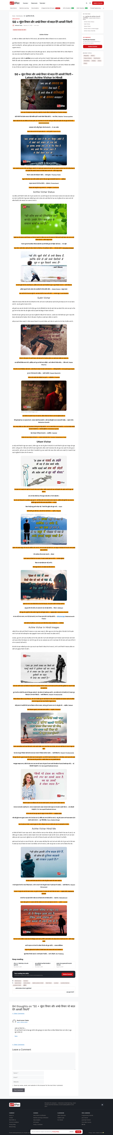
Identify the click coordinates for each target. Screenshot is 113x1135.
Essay (85, 63)
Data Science (13, 8)
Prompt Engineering (95, 8)
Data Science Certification (39, 1115)
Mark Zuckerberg (44, 123)
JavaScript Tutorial (86, 1120)
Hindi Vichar (49, 983)
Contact (11, 1117)
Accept (78, 1131)
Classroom (34, 3)
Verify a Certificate (38, 1124)
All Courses (36, 1122)
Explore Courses (98, 3)
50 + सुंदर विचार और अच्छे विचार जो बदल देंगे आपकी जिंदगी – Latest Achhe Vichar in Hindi (91, 18)
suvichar (56, 983)
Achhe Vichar (27, 983)
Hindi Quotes (19, 16)
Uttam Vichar (87, 26)
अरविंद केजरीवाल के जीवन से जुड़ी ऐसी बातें (23, 988)
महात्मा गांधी (53, 612)
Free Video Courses (86, 1122)
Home (13, 16)
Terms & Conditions (14, 1122)
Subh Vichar (87, 24)
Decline (71, 1131)
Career (99, 60)
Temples (94, 60)
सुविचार (25, 985)
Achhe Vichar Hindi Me (89, 30)
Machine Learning (24, 8)
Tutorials (43, 3)
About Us (11, 1115)
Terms (94, 1132)
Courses (26, 3)
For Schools (60, 1120)
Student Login (60, 1117)
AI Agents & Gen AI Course (51, 8)
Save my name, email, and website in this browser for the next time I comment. (38, 1085)
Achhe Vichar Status (89, 21)
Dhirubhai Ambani (68, 248)
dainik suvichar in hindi (38, 983)
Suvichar (26, 980)
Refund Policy (12, 1126)
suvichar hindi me (65, 983)
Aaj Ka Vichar (18, 983)
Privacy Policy (12, 1124)
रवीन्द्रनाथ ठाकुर (61, 616)
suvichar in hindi (17, 985)
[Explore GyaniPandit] (90, 3)
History (92, 55)
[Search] (86, 3)
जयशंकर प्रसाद (58, 813)
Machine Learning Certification (40, 1117)
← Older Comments (18, 1013)
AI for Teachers (82, 8)
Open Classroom (61, 1115)
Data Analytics (35, 8)
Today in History (87, 58)
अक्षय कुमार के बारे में (70, 992)
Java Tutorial (85, 1117)
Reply (16, 1036)
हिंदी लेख (83, 1124)
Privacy (90, 1132)
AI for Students (68, 8)
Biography (86, 55)
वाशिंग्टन (64, 179)
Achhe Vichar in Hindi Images (91, 28)
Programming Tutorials (87, 1115)
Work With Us (12, 1120)
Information (86, 60)
